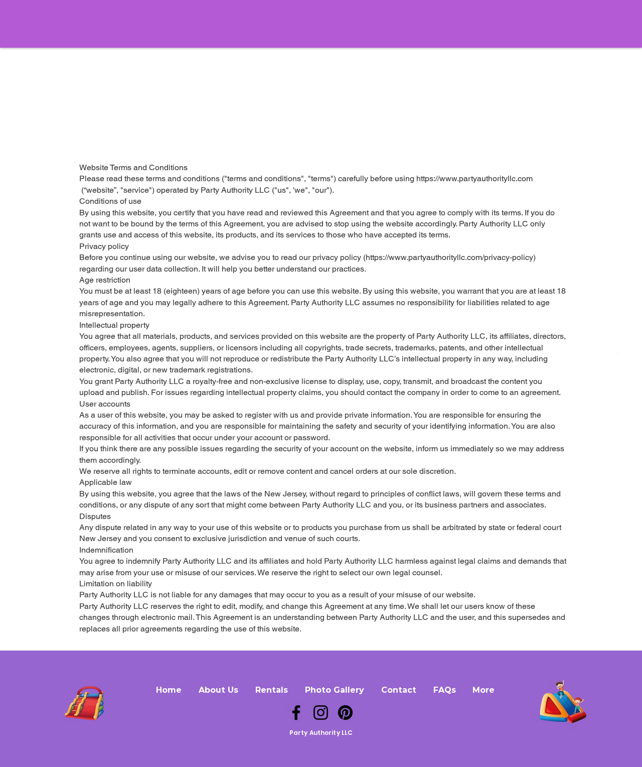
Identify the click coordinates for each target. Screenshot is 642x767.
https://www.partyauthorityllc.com (474, 178)
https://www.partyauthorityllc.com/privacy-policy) (451, 257)
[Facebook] (296, 712)
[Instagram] (321, 712)
